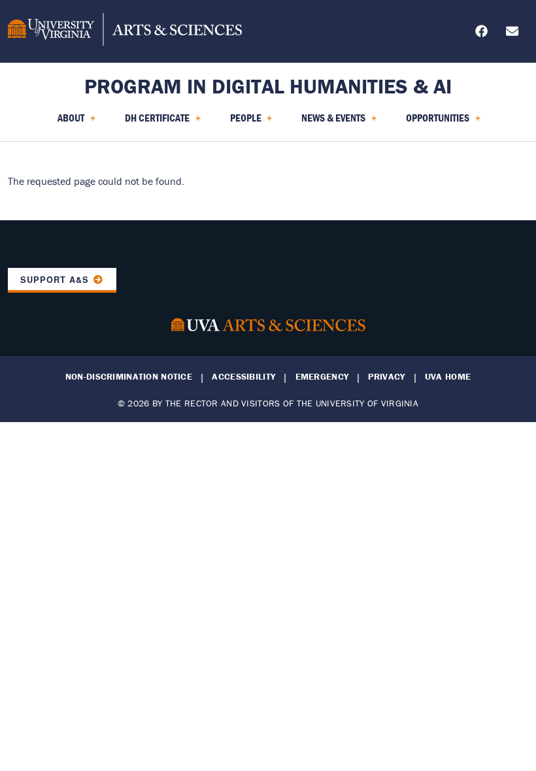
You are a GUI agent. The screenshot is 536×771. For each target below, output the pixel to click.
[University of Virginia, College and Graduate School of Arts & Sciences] (125, 31)
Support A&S (54, 280)
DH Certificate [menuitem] (149, 122)
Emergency (322, 376)
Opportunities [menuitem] (429, 122)
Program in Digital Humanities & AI (268, 86)
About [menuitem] (63, 122)
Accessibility (243, 376)
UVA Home (448, 376)
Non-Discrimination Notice (128, 376)
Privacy (386, 376)
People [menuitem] (237, 122)
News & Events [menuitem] (325, 122)
